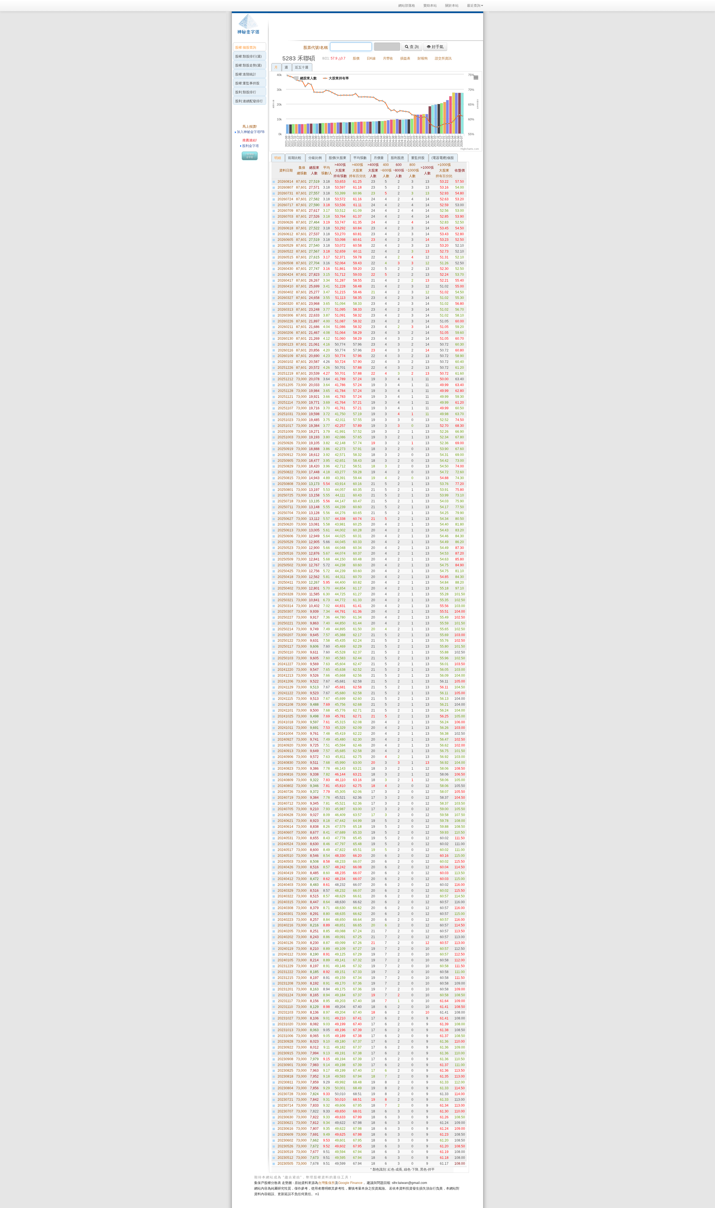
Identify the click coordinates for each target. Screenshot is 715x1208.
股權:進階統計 (245, 74)
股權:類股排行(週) (248, 56)
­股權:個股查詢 (245, 47)
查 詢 (414, 46)
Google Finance (350, 1183)
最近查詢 (473, 6)
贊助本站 (430, 6)
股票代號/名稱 (315, 47)
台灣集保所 (326, 1183)
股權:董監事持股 (247, 83)
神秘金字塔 (247, 26)
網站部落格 (406, 6)
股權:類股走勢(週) (248, 65)
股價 (356, 58)
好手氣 (437, 46)
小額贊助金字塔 (249, 156)
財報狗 (423, 58)
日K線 (371, 58)
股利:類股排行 (245, 92)
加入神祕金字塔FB (250, 132)
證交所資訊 (443, 58)
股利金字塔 (250, 146)
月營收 (388, 58)
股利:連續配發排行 (249, 101)
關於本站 (452, 6)
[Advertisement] (374, 26)
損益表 (405, 58)
